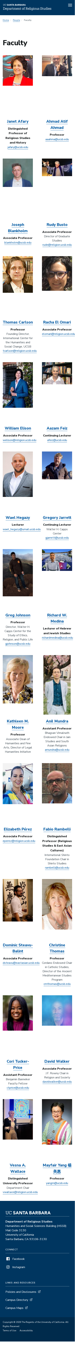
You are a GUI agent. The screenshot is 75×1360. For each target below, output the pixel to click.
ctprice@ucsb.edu (18, 1088)
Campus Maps (14, 1308)
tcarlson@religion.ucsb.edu (20, 351)
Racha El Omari (57, 322)
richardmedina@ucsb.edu (57, 638)
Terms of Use (9, 1330)
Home (6, 20)
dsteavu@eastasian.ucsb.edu (21, 963)
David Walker (57, 1061)
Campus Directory (16, 1300)
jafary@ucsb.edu (18, 147)
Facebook (18, 1259)
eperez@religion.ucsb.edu (19, 841)
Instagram (18, 1267)
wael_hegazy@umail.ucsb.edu (22, 529)
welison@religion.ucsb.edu (19, 440)
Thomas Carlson (18, 322)
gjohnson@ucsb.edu (17, 644)
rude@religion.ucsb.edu (57, 245)
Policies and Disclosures (20, 1292)
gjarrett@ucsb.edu (57, 538)
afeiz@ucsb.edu (57, 440)
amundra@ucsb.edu (57, 750)
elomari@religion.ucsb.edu (58, 334)
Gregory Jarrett (57, 517)
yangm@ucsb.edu (57, 1183)
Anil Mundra (57, 721)
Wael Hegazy (18, 517)
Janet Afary (18, 121)
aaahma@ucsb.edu (57, 139)
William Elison (18, 428)
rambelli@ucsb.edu (57, 868)
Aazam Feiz (57, 428)
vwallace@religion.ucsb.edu (20, 1192)
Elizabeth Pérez (18, 829)
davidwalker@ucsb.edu (57, 1082)
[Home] (27, 10)
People (16, 20)
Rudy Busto (57, 224)
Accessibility (26, 1330)
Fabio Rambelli (57, 829)
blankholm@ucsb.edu (17, 243)
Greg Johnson (17, 615)
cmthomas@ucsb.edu (57, 984)
